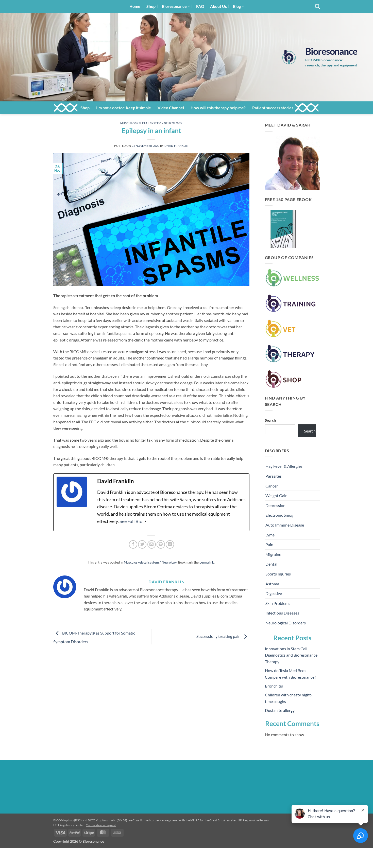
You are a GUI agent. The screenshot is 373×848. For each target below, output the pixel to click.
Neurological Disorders (285, 622)
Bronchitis (274, 685)
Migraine (273, 554)
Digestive (273, 593)
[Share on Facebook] (133, 544)
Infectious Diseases (282, 612)
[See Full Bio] (145, 521)
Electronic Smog (279, 515)
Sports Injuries (278, 573)
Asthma (272, 583)
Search (270, 420)
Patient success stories (272, 107)
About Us (218, 6)
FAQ (200, 6)
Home (134, 6)
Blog (237, 6)
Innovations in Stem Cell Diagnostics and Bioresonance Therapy (291, 655)
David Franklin (176, 145)
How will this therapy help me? (218, 107)
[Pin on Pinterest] (161, 544)
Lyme (270, 534)
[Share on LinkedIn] (170, 544)
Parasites (273, 476)
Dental (271, 564)
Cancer (271, 485)
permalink (206, 562)
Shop (151, 6)
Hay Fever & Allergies (283, 466)
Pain (269, 544)
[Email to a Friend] (151, 544)
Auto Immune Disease (284, 524)
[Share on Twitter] (142, 544)
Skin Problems (277, 603)
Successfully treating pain (218, 636)
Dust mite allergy (280, 710)
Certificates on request (101, 825)
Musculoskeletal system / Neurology (151, 123)
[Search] (317, 6)
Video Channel (171, 107)
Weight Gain (276, 495)
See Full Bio (131, 521)
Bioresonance (174, 6)
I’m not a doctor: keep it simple (123, 107)
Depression (275, 505)
